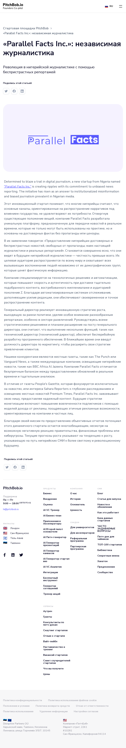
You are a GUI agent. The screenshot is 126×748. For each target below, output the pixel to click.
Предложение (106, 567)
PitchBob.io (13, 488)
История (75, 499)
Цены (46, 674)
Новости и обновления (104, 505)
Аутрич (47, 611)
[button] (120, 6)
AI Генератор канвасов (51, 552)
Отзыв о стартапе (54, 636)
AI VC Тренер (51, 510)
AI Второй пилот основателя (53, 530)
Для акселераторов (82, 533)
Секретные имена (108, 555)
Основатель (77, 504)
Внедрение (50, 499)
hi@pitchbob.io (11, 509)
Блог (100, 493)
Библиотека (104, 550)
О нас (73, 493)
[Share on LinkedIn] (22, 91)
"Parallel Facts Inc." (17, 186)
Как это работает (108, 512)
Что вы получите (53, 668)
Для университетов (82, 527)
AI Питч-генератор (54, 537)
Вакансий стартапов (55, 655)
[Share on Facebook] (14, 91)
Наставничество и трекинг (54, 648)
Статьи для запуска (109, 499)
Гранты (47, 617)
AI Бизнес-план (52, 515)
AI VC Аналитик (52, 567)
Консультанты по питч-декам (53, 623)
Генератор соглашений (50, 587)
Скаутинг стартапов (55, 630)
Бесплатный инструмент (50, 579)
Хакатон (102, 561)
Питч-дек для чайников (105, 537)
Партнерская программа (78, 547)
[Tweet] (6, 91)
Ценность (76, 510)
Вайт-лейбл (50, 641)
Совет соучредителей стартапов (56, 661)
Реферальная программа (78, 539)
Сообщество (105, 572)
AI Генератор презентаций (51, 544)
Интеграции (50, 572)
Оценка (48, 504)
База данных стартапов (105, 519)
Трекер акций (51, 594)
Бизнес (47, 493)
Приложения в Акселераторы (52, 522)
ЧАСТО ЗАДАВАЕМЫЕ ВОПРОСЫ (106, 528)
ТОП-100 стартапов (109, 544)
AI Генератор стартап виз (56, 560)
